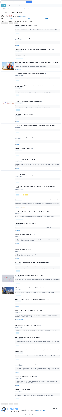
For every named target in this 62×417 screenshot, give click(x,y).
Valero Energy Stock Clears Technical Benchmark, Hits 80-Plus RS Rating (34, 211)
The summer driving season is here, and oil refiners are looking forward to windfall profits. (33, 227)
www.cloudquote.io (41, 407)
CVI (26, 12)
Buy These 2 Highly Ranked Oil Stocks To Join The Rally (29, 275)
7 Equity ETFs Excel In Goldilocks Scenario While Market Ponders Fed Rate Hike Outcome (35, 187)
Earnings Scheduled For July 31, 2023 (25, 234)
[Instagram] (59, 409)
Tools (20, 5)
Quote (11, 18)
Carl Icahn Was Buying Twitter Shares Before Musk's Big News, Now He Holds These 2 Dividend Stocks (37, 350)
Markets (3, 5)
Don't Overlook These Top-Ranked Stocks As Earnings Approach (32, 262)
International (26, 8)
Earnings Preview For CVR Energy (24, 148)
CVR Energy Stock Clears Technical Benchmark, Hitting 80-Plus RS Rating (34, 49)
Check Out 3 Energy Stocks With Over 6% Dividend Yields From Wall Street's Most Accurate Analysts (36, 85)
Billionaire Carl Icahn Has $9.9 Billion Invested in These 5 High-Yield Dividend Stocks (37, 62)
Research (46, 18)
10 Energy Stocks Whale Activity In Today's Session (28, 337)
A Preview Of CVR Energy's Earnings (25, 114)
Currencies (20, 8)
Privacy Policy (38, 410)
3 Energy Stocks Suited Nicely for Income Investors (28, 101)
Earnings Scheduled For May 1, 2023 (24, 249)
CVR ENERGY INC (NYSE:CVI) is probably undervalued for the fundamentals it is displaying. (34, 78)
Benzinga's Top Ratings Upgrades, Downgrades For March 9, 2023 (32, 299)
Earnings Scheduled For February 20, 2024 (26, 25)
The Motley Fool (18, 69)
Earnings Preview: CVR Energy (23, 38)
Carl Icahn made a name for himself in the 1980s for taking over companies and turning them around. (36, 292)
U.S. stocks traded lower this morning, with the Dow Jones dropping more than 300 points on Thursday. (36, 330)
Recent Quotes (38, 1)
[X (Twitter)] (51, 409)
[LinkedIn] (56, 409)
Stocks (9, 5)
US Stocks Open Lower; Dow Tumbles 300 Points (28, 325)
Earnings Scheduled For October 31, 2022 (26, 376)
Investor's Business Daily (19, 319)
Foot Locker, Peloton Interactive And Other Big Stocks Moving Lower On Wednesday (37, 199)
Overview (10, 8)
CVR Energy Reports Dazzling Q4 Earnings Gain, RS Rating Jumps (32, 310)
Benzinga (17, 45)
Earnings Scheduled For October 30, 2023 (26, 159)
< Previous (3, 22)
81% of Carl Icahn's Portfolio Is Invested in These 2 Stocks (30, 288)
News (15, 8)
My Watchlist (47, 1)
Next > (17, 22)
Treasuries (33, 8)
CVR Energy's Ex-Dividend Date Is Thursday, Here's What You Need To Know (35, 125)
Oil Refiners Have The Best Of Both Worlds (26, 223)
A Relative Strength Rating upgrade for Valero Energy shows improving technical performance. (34, 216)
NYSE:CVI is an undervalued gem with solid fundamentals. (30, 73)
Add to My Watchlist (22, 16)
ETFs (15, 5)
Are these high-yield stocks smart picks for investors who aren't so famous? (31, 66)
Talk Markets (18, 230)
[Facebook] (54, 409)
